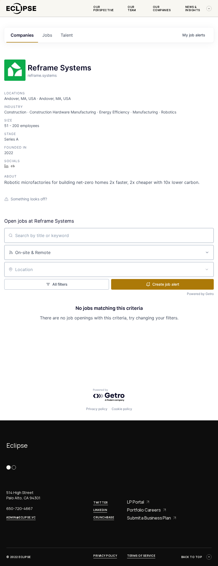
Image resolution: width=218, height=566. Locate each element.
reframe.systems (42, 75)
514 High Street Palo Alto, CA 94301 (23, 495)
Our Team (132, 8)
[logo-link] (21, 15)
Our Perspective (103, 8)
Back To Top (191, 557)
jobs (47, 35)
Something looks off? (29, 199)
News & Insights (192, 8)
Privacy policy (96, 409)
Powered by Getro (200, 294)
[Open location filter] (207, 269)
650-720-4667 (19, 508)
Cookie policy (122, 409)
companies (22, 35)
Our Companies (162, 8)
